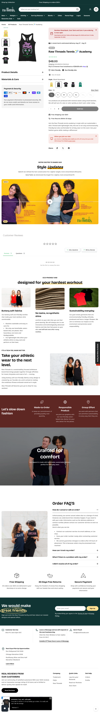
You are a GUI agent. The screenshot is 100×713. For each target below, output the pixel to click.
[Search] (77, 9)
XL (76, 95)
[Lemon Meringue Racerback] (51, 84)
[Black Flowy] (73, 84)
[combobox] (49, 9)
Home (4, 24)
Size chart (94, 90)
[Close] (96, 30)
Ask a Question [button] (73, 250)
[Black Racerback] (58, 84)
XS (53, 95)
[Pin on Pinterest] (69, 148)
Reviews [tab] (6, 253)
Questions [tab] (19, 253)
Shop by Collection (8, 2)
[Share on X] (63, 148)
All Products (12, 24)
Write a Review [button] (90, 250)
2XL (84, 95)
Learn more (72, 141)
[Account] (90, 9)
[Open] (4, 708)
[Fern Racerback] (80, 84)
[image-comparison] (50, 201)
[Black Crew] (66, 84)
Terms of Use (82, 613)
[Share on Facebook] (57, 148)
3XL (91, 95)
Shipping (51, 64)
